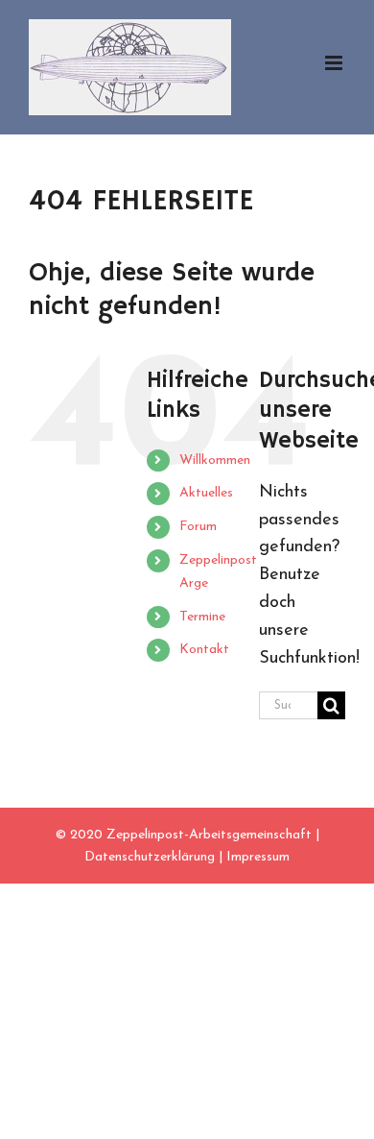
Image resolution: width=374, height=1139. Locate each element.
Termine (202, 617)
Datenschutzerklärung (149, 857)
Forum (198, 527)
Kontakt (204, 649)
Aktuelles (206, 493)
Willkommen (214, 460)
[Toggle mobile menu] (335, 63)
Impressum (258, 857)
